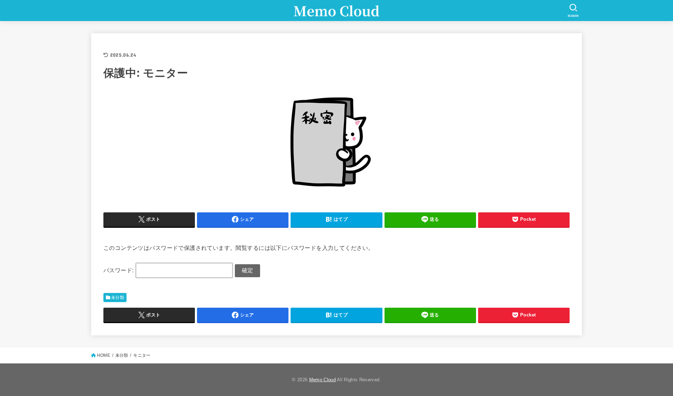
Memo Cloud (322, 379)
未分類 (117, 297)
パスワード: (119, 270)
